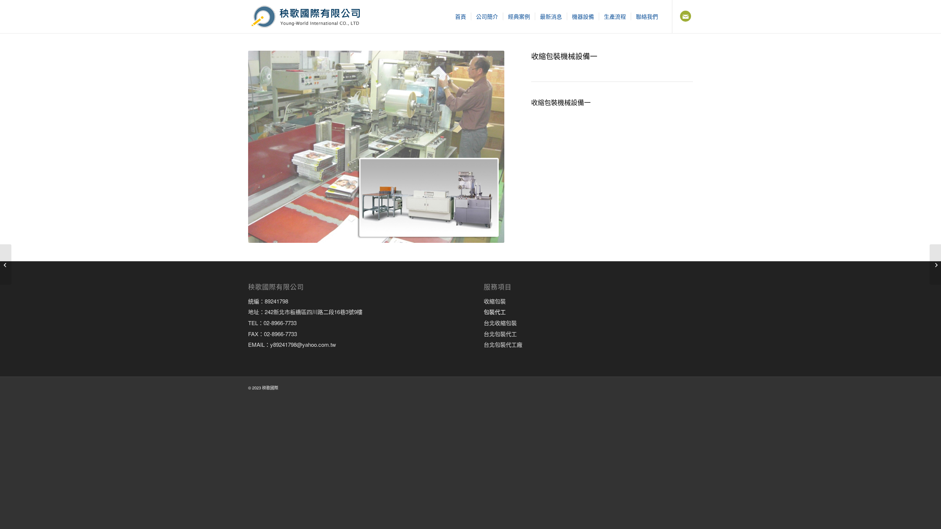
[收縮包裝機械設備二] (5, 264)
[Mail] (685, 16)
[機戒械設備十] (935, 264)
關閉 (873, 421)
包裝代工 (495, 312)
